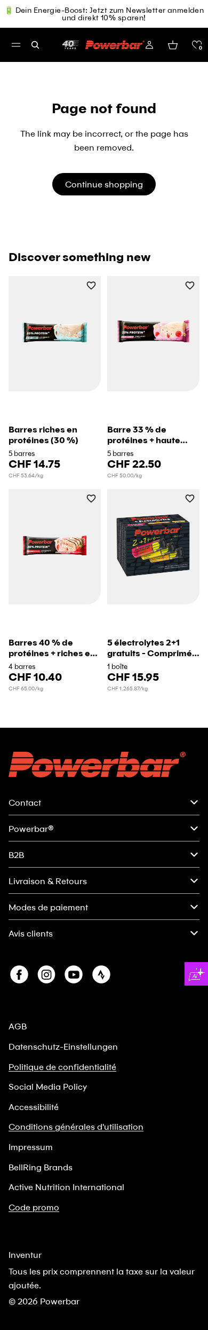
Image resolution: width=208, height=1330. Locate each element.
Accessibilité (34, 1106)
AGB (18, 1026)
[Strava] (101, 974)
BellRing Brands (41, 1167)
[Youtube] (73, 974)
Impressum (31, 1147)
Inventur (25, 1254)
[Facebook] (19, 974)
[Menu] (16, 45)
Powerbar (59, 1301)
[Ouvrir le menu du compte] (149, 45)
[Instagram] (46, 974)
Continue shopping (104, 184)
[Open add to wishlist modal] (91, 286)
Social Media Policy (48, 1086)
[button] (197, 45)
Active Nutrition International (66, 1187)
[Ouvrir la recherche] (35, 45)
